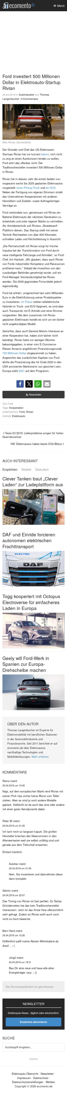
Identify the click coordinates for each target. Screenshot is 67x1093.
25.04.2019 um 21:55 (20, 868)
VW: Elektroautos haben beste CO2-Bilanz (36, 444)
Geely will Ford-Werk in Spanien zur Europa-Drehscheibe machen (25, 664)
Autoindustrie (26, 94)
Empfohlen (10, 469)
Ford (22, 411)
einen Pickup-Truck (28, 188)
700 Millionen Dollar (14, 353)
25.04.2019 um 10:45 (13, 785)
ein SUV (50, 188)
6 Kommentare (29, 99)
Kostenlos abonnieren (33, 1022)
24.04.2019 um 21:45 (13, 825)
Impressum (24, 1078)
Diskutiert (41, 469)
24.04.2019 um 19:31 (20, 962)
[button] (20, 384)
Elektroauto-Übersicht (25, 1073)
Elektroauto (18, 416)
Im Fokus (27, 302)
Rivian (29, 411)
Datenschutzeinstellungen (27, 1082)
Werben (50, 1082)
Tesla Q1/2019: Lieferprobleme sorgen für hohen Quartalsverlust (32, 435)
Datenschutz (40, 1078)
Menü (61, 5)
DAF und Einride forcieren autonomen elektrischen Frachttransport (28, 540)
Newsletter (35, 394)
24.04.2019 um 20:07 (13, 895)
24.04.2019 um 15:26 (13, 935)
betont (45, 154)
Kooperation (16, 407)
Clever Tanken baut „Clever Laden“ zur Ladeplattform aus (32, 481)
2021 (22, 371)
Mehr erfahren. (40, 756)
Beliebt (26, 469)
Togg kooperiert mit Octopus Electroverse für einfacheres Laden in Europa (31, 602)
